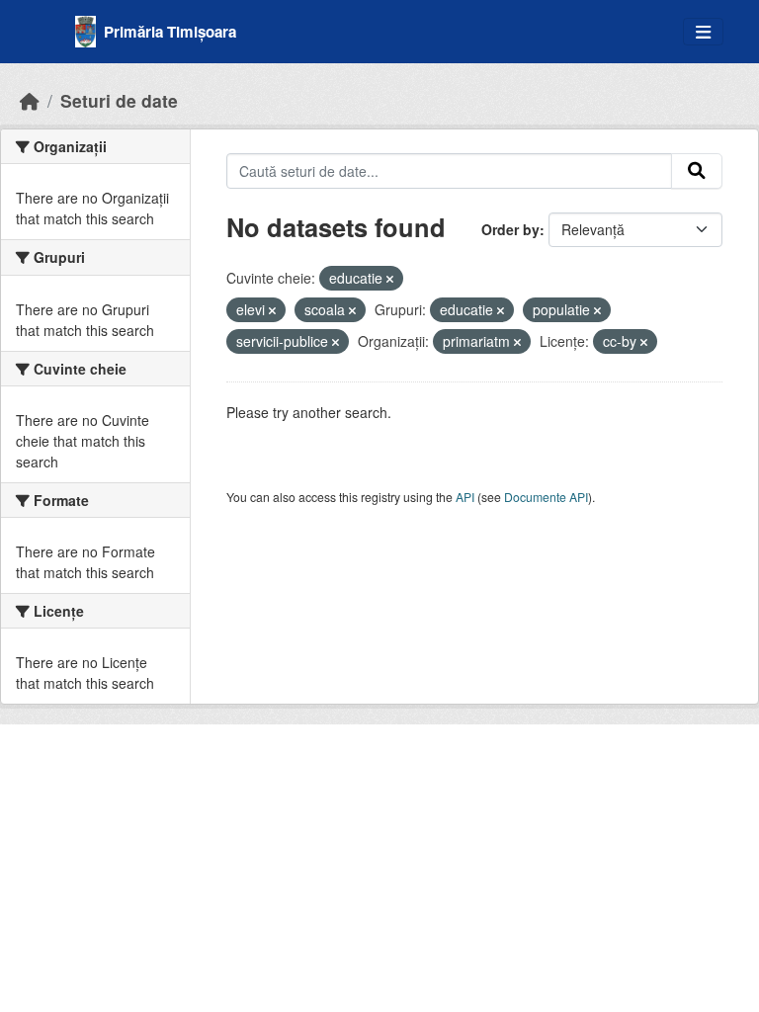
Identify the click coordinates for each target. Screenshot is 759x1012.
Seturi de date (119, 100)
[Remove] (389, 279)
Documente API (546, 496)
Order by (510, 229)
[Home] (30, 100)
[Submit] (696, 171)
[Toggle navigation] (703, 32)
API (465, 496)
